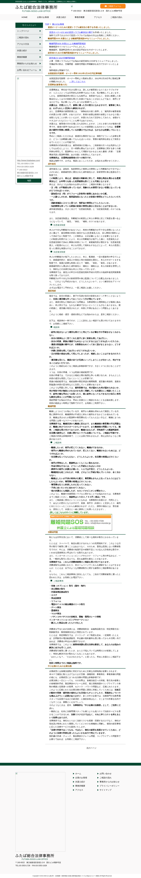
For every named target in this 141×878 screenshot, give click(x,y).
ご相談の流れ (116, 17)
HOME (25, 17)
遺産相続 (52, 291)
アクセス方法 (23, 44)
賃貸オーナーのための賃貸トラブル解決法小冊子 (71, 32)
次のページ (91, 748)
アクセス (98, 17)
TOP (47, 24)
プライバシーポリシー (109, 786)
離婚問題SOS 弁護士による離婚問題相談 (67, 43)
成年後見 (52, 164)
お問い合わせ (105, 773)
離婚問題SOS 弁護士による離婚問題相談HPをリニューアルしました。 (79, 38)
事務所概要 (80, 17)
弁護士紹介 (61, 17)
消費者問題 (53, 532)
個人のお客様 (58, 24)
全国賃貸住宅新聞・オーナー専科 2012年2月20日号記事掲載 (75, 73)
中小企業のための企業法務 (60, 666)
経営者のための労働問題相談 (62, 58)
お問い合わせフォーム (27, 70)
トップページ (23, 31)
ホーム (78, 773)
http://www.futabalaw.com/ (28, 160)
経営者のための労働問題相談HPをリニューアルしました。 (74, 53)
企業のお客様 (43, 17)
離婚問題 (52, 406)
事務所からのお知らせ (27, 63)
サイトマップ (105, 790)
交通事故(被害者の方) (57, 85)
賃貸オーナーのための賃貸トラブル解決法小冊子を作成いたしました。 (79, 27)
